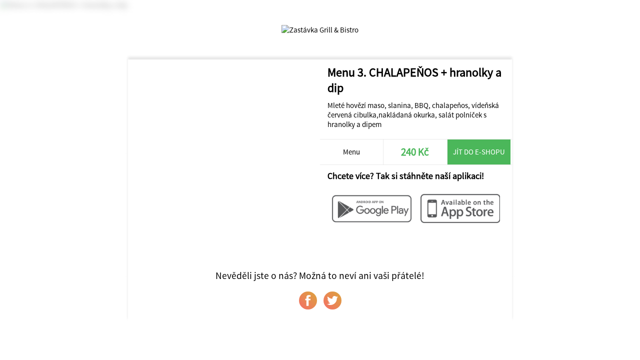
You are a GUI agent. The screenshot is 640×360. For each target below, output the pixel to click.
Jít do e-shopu (479, 151)
